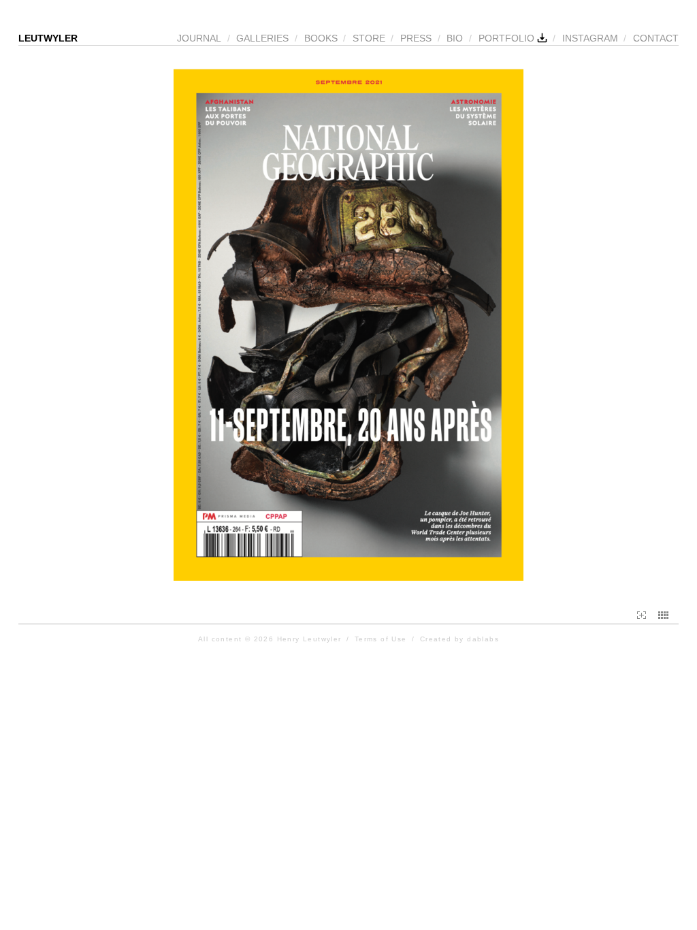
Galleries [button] (262, 38)
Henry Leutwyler (309, 639)
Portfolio (508, 38)
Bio (455, 38)
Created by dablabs (459, 639)
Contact (656, 38)
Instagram (590, 38)
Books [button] (321, 38)
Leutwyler (48, 38)
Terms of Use (381, 639)
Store (369, 38)
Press (416, 38)
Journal (199, 38)
